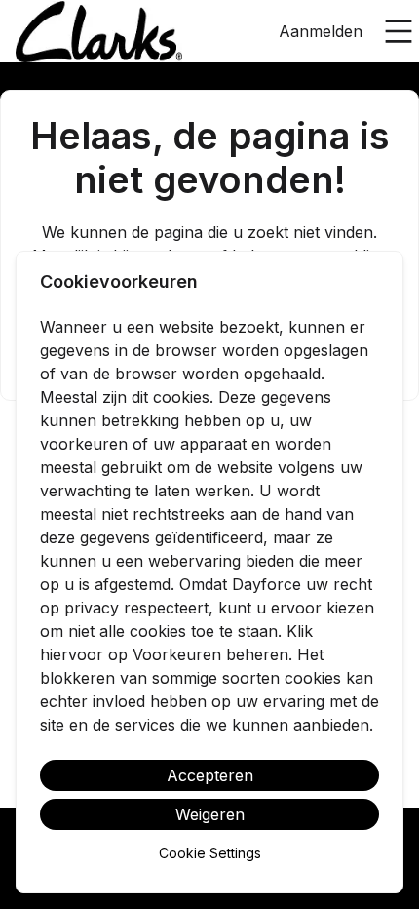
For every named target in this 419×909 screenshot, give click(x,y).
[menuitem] (99, 32)
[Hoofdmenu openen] (398, 31)
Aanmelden (320, 31)
